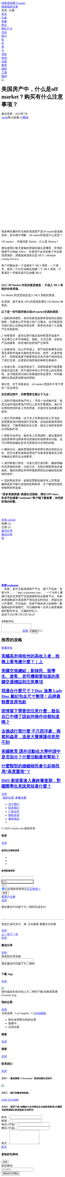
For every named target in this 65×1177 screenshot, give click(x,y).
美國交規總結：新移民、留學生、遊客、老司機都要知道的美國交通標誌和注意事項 (30, 676)
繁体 (25, 117)
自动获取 (40, 1013)
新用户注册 (8, 896)
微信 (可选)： (9, 1128)
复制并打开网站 (11, 1173)
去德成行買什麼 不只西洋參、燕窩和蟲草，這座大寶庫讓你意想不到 (31, 737)
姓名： (5, 1117)
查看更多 (6, 647)
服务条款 (13, 818)
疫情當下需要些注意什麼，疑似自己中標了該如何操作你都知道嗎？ (30, 716)
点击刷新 (33, 924)
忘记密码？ (34, 888)
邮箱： (5, 1120)
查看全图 (20, 797)
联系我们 (13, 807)
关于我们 (13, 804)
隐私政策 (13, 815)
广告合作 (13, 811)
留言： (5, 1143)
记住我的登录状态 (16, 888)
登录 (25, 630)
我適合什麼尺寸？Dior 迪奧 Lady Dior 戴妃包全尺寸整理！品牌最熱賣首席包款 (31, 696)
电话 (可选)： (9, 1124)
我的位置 (7, 797)
